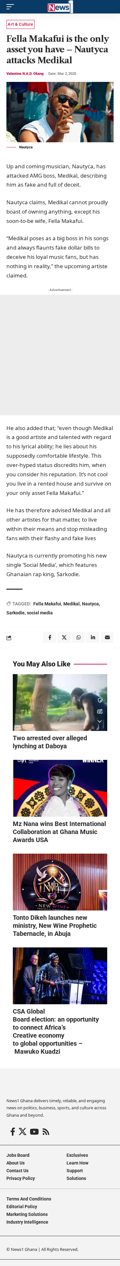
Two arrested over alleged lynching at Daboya (50, 742)
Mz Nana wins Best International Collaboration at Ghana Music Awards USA (59, 832)
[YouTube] (34, 1132)
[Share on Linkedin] (92, 637)
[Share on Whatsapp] (78, 637)
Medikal (71, 603)
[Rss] (46, 1132)
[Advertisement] (60, 355)
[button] (11, 6)
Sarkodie (15, 612)
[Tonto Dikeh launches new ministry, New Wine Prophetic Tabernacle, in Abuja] (60, 882)
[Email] (107, 637)
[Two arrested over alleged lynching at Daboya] (60, 702)
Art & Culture (20, 24)
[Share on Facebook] (49, 637)
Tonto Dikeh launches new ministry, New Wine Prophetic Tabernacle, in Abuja (55, 925)
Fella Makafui (47, 603)
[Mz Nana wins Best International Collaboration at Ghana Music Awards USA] (60, 788)
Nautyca (90, 603)
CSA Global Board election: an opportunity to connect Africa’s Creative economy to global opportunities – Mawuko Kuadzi (56, 1031)
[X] (22, 1132)
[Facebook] (13, 1132)
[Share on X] (64, 637)
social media (40, 612)
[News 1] (60, 6)
